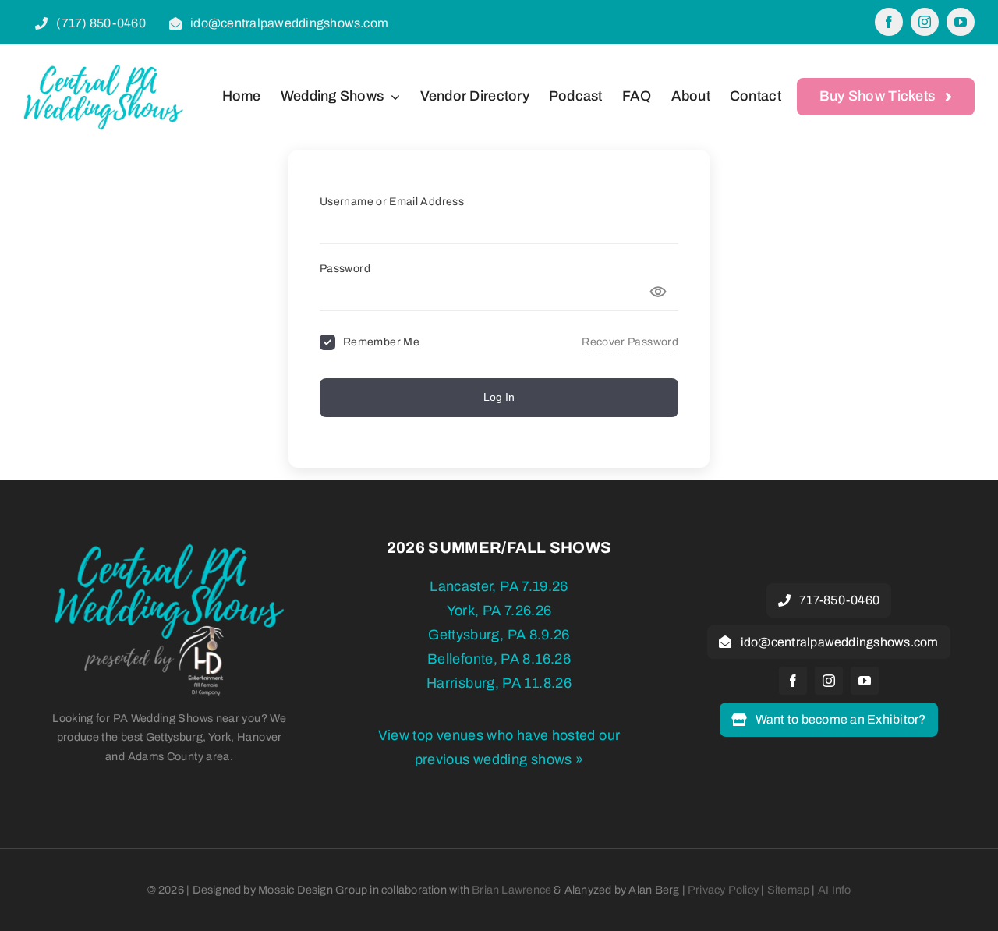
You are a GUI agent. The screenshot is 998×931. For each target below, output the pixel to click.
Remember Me (381, 342)
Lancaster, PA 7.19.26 (499, 586)
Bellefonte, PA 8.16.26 (499, 659)
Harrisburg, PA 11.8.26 (499, 683)
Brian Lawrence (511, 889)
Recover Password (630, 342)
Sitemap (788, 889)
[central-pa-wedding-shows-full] (169, 549)
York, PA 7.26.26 (499, 610)
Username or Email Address (392, 201)
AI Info (834, 889)
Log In (499, 397)
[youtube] (961, 22)
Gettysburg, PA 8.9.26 (499, 634)
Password (345, 268)
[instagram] (925, 22)
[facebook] (889, 22)
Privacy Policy (723, 889)
